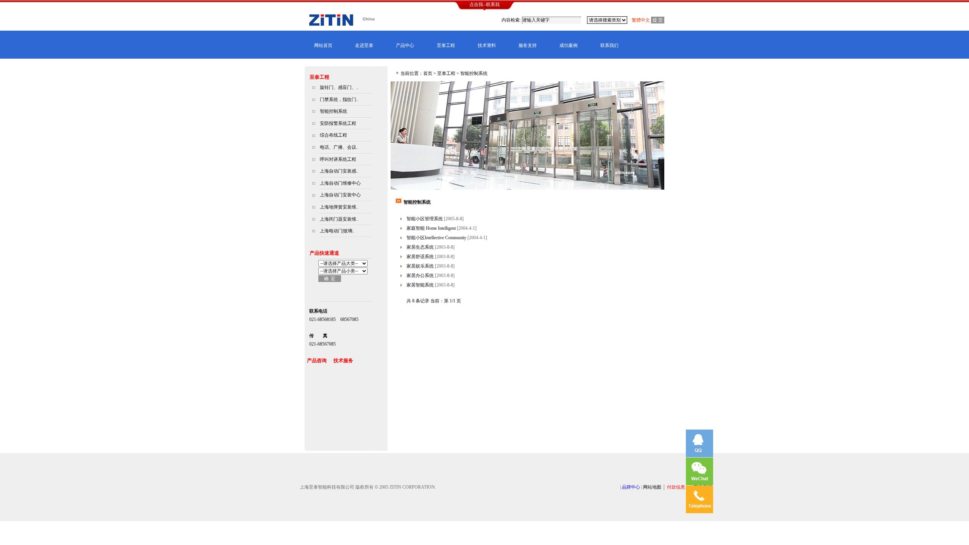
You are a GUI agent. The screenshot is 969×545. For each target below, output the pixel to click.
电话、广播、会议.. (339, 147)
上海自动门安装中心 (340, 195)
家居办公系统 (420, 275)
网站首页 (323, 45)
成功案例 (568, 45)
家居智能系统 (420, 285)
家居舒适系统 (420, 256)
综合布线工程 (333, 135)
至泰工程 (446, 45)
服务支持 (528, 45)
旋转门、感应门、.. (339, 87)
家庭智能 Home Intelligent (431, 228)
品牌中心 (631, 487)
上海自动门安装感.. (339, 171)
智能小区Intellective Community (436, 237)
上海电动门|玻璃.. (337, 231)
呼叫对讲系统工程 (338, 159)
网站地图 (652, 487)
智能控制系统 (333, 111)
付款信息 (676, 487)
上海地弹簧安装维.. (339, 207)
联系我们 (609, 45)
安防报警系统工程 (338, 123)
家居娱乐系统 (420, 266)
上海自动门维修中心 (340, 183)
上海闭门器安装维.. (339, 219)
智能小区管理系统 (425, 218)
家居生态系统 (420, 247)
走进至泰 (364, 45)
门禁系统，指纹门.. (339, 99)
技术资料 (487, 45)
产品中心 (405, 45)
